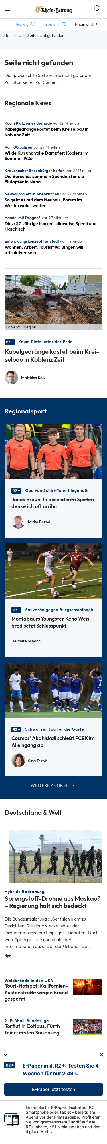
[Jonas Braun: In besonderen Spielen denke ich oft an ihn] (53, 451)
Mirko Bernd (39, 522)
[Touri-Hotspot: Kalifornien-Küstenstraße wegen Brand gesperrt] (87, 986)
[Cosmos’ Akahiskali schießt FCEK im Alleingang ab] (53, 690)
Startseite (12, 35)
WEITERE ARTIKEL (49, 785)
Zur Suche (45, 82)
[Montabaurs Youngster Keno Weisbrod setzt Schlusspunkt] (53, 570)
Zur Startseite (19, 82)
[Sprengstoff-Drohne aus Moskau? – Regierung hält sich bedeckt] (55, 856)
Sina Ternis (37, 761)
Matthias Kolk (33, 378)
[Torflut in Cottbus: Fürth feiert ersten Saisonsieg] (87, 1027)
